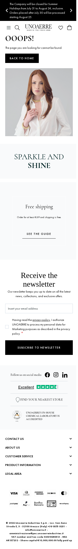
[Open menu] (8, 27)
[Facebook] (47, 375)
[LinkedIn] (64, 375)
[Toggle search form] (17, 27)
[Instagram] (56, 375)
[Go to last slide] (7, 10)
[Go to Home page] (39, 27)
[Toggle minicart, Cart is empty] (69, 27)
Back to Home (22, 58)
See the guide (39, 234)
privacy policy (41, 320)
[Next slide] (71, 10)
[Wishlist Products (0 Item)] (60, 27)
